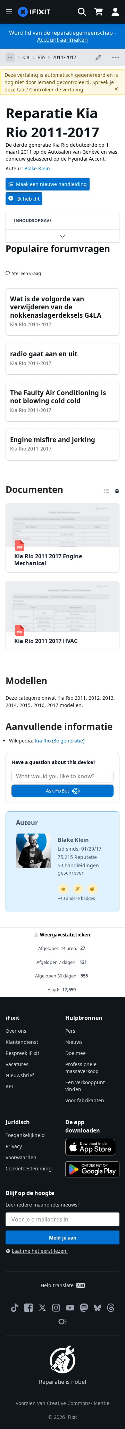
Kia (26, 57)
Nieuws (74, 1042)
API (9, 1086)
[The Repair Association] (62, 1321)
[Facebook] (28, 1308)
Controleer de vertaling (56, 89)
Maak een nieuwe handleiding (51, 184)
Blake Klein (37, 168)
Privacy (14, 1146)
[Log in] (115, 12)
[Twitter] (42, 1308)
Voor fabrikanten (84, 1100)
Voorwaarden (21, 1157)
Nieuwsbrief (20, 1075)
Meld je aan (62, 1237)
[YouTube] (70, 1308)
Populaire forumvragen (58, 248)
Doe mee (75, 1053)
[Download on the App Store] (90, 1147)
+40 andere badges (76, 898)
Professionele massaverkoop (82, 1067)
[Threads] (111, 1308)
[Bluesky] (97, 1308)
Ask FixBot (57, 790)
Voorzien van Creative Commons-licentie (62, 1403)
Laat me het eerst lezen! (40, 1251)
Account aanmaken (62, 39)
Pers (70, 1031)
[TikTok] (14, 1308)
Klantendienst (22, 1042)
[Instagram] (56, 1308)
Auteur (27, 822)
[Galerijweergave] (117, 489)
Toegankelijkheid (25, 1135)
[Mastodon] (84, 1308)
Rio (41, 57)
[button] (82, 12)
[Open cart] (99, 12)
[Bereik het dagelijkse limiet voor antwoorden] (63, 888)
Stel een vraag (26, 270)
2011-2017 (64, 57)
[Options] (10, 57)
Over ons (16, 1031)
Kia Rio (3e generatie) (59, 740)
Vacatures (17, 1064)
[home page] (34, 12)
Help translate (57, 1285)
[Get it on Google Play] (92, 1169)
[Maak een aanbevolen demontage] (92, 888)
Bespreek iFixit (22, 1053)
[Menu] (9, 12)
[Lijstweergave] (106, 489)
